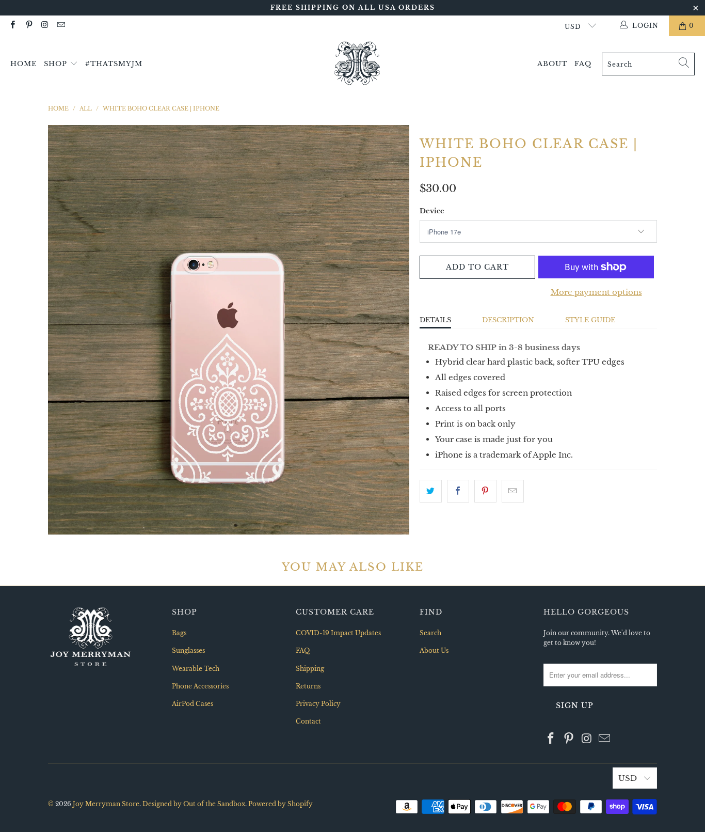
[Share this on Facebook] (458, 491)
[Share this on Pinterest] (485, 491)
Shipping (310, 668)
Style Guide (590, 320)
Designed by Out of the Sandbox (193, 804)
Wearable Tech (195, 668)
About (552, 63)
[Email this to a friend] (513, 491)
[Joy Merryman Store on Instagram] (44, 25)
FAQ (582, 63)
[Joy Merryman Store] (357, 64)
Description (508, 320)
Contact (308, 721)
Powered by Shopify (280, 804)
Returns (308, 686)
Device (432, 211)
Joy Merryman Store (106, 804)
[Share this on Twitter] (431, 491)
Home (23, 63)
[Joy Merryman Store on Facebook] (12, 25)
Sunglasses (188, 650)
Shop (57, 63)
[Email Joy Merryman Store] (60, 25)
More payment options (596, 292)
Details (435, 320)
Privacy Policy (318, 704)
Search (430, 633)
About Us (434, 650)
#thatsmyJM (113, 63)
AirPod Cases (192, 704)
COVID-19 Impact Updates (338, 633)
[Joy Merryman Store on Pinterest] (28, 25)
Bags (179, 633)
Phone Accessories (200, 686)
